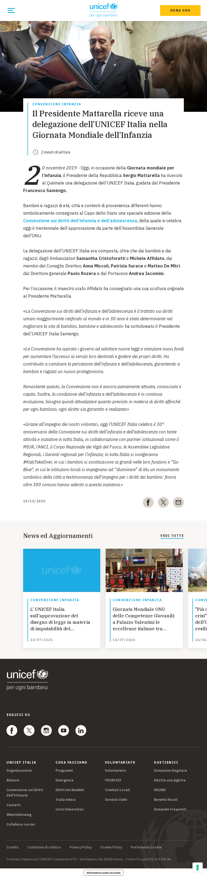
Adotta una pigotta (170, 780)
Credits (12, 847)
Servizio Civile (116, 800)
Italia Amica (65, 800)
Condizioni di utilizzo (44, 847)
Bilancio (12, 780)
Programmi (64, 770)
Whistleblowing (18, 815)
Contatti (13, 805)
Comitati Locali (117, 790)
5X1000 (159, 790)
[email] (178, 503)
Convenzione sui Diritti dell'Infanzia (24, 792)
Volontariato (115, 770)
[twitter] (163, 503)
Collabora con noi (20, 824)
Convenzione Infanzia (56, 104)
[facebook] (148, 503)
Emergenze (65, 780)
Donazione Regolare (170, 770)
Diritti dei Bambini (70, 790)
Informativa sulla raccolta (103, 872)
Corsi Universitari (70, 809)
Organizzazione (19, 770)
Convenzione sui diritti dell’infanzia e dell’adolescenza (80, 220)
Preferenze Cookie (146, 847)
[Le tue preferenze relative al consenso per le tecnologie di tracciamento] (197, 867)
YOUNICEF (113, 780)
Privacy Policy (81, 847)
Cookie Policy (111, 847)
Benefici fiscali (165, 800)
